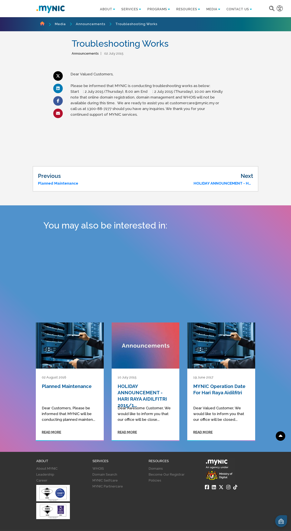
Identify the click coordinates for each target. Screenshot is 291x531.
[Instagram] (228, 487)
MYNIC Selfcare (105, 480)
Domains (156, 468)
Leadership (45, 474)
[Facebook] (207, 487)
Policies (155, 480)
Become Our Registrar (166, 474)
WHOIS (98, 468)
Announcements (90, 24)
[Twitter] (221, 487)
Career (41, 480)
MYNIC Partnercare (107, 486)
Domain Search (104, 474)
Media (60, 24)
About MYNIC (47, 468)
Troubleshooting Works (136, 24)
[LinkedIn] (214, 487)
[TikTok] (235, 487)
